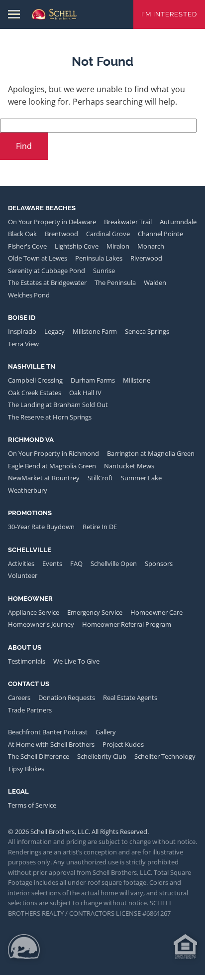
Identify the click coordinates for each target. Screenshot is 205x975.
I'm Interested (169, 14)
